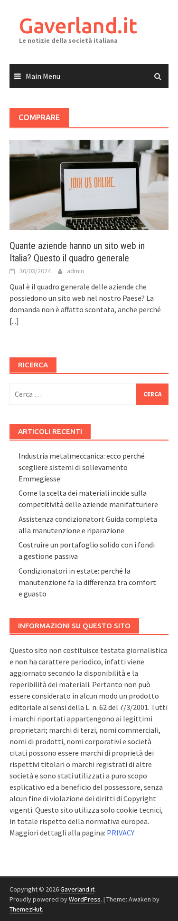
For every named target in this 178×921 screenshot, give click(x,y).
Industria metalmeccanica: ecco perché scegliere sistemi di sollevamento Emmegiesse (82, 467)
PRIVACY (120, 832)
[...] (14, 321)
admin (75, 271)
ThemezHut (25, 909)
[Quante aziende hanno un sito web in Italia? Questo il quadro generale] (89, 184)
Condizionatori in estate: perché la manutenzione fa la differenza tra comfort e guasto (87, 582)
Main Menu (43, 76)
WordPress (85, 899)
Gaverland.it (78, 25)
